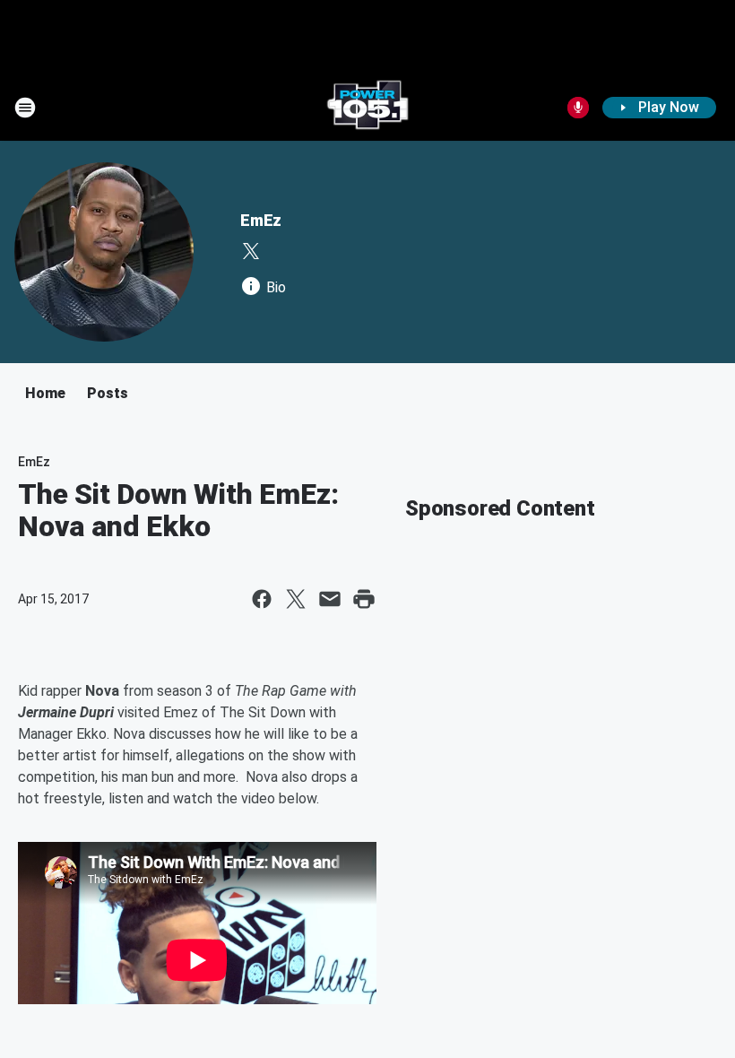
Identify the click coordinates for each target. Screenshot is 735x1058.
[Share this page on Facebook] (261, 598)
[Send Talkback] (578, 107)
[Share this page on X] (295, 598)
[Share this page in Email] (329, 598)
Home (45, 393)
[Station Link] (367, 107)
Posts (107, 393)
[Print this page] (363, 598)
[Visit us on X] (251, 251)
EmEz (260, 220)
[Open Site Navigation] (25, 107)
